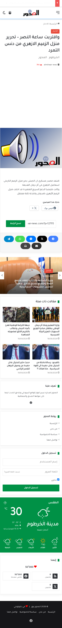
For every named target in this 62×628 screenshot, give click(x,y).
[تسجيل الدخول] (10, 14)
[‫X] (42, 239)
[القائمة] (58, 14)
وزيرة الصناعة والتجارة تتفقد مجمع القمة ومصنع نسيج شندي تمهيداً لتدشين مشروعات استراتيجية (34, 283)
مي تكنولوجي (19, 607)
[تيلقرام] (9, 239)
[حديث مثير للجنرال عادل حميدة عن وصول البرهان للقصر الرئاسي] (16, 352)
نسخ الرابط (15, 223)
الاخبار (45, 24)
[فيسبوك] (53, 239)
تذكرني (54, 480)
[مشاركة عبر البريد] (36, 246)
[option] (31, 275)
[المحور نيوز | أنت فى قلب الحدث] (31, 13)
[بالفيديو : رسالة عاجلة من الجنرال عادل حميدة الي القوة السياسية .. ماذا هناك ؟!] (46, 352)
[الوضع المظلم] (4, 14)
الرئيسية (54, 24)
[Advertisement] (31, 95)
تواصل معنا (52, 440)
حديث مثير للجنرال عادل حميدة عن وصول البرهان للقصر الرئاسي (18, 366)
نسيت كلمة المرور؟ (12, 472)
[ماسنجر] (31, 239)
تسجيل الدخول (31, 488)
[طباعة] (25, 246)
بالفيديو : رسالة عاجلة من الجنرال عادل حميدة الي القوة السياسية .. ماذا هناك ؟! (46, 366)
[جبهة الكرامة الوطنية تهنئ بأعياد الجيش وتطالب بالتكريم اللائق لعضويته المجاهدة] (16, 314)
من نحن (53, 429)
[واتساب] (20, 239)
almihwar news (50, 65)
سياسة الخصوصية (48, 434)
